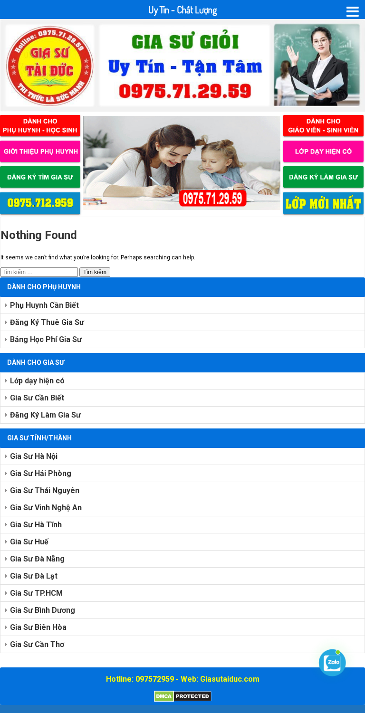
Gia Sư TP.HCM (36, 593)
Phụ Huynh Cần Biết (44, 305)
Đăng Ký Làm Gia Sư (45, 414)
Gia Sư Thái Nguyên (44, 490)
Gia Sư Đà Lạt (34, 575)
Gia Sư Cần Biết (37, 397)
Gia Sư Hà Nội (34, 456)
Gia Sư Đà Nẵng (37, 558)
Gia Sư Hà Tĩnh (36, 524)
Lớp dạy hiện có (37, 380)
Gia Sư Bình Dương (42, 610)
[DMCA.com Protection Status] (182, 700)
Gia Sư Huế (29, 541)
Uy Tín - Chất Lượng (182, 9)
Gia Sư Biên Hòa (38, 627)
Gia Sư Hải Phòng (40, 473)
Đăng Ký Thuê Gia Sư (47, 322)
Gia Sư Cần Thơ (37, 644)
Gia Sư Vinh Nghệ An (46, 507)
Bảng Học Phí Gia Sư (46, 339)
